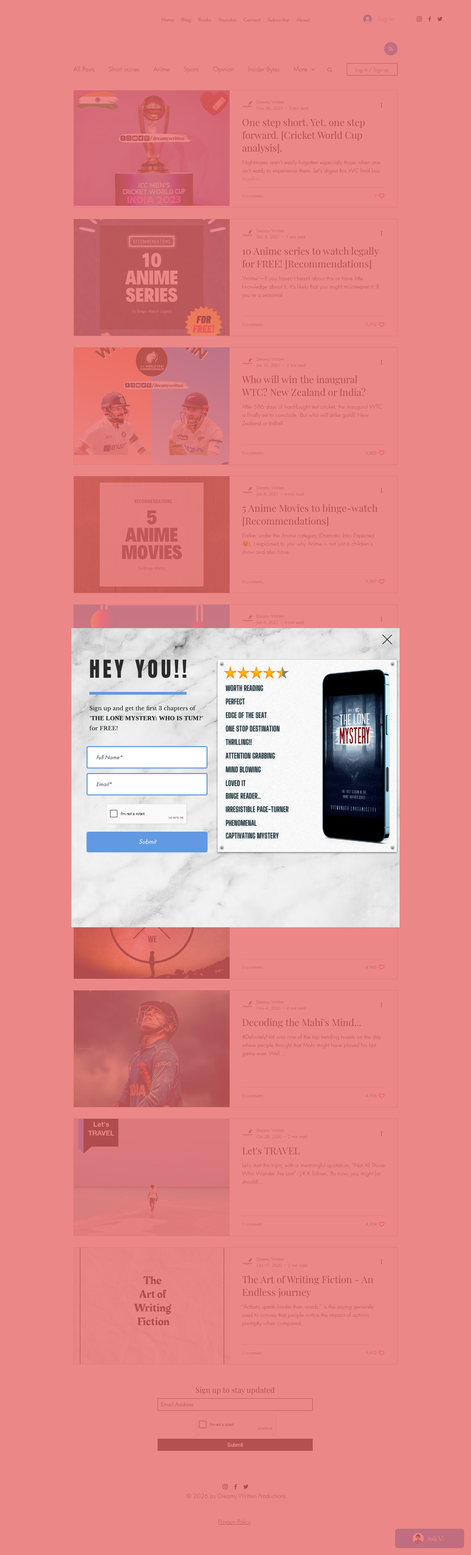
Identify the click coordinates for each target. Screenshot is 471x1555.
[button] (387, 639)
